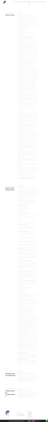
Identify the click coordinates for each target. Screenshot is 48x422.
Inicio (14, 1)
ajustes (25, 421)
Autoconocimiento (19, 1)
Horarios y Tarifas (34, 1)
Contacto (29, 3)
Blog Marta (39, 1)
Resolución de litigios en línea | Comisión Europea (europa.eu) (26, 178)
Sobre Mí (44, 1)
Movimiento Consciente (26, 1)
